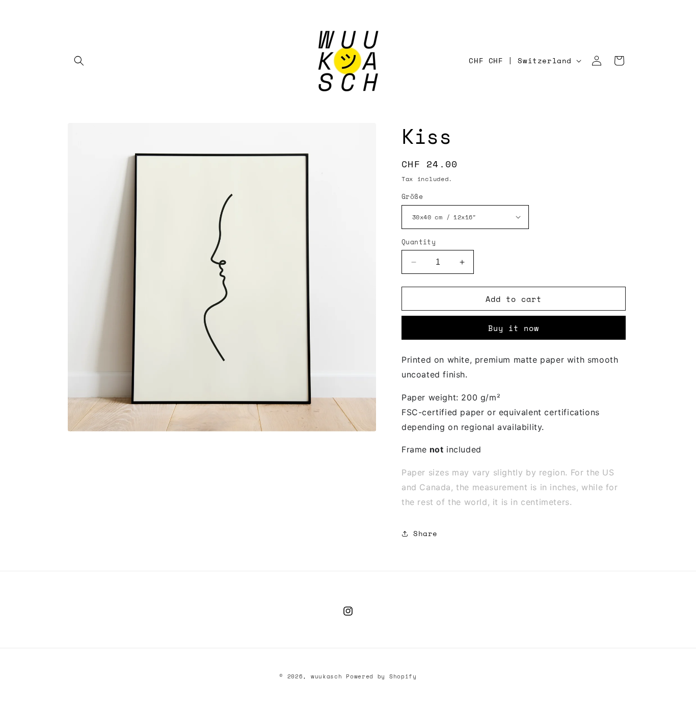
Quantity (418, 242)
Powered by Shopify (381, 676)
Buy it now (513, 328)
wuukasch (326, 676)
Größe (412, 196)
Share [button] (425, 533)
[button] (79, 60)
